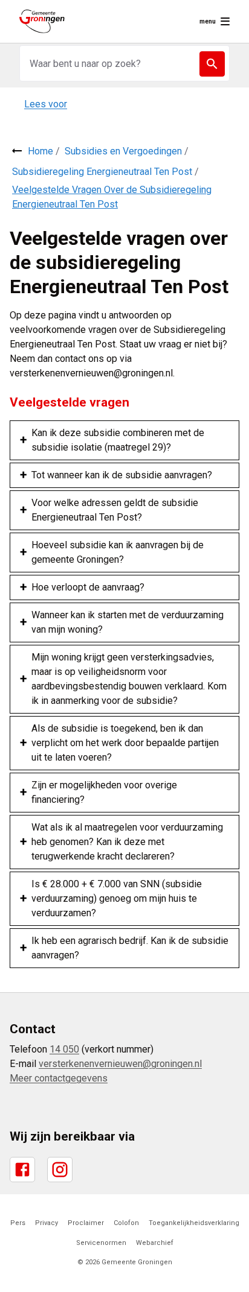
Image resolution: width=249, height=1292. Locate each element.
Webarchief (154, 1243)
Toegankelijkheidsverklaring (194, 1223)
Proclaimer (86, 1223)
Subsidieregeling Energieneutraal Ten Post (102, 171)
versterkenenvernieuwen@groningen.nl (120, 1063)
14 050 (64, 1049)
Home (40, 151)
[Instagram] (60, 1169)
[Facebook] (22, 1169)
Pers (17, 1223)
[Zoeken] (212, 64)
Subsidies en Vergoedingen (123, 151)
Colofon (126, 1223)
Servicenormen (101, 1243)
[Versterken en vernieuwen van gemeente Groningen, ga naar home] (42, 21)
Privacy (46, 1223)
